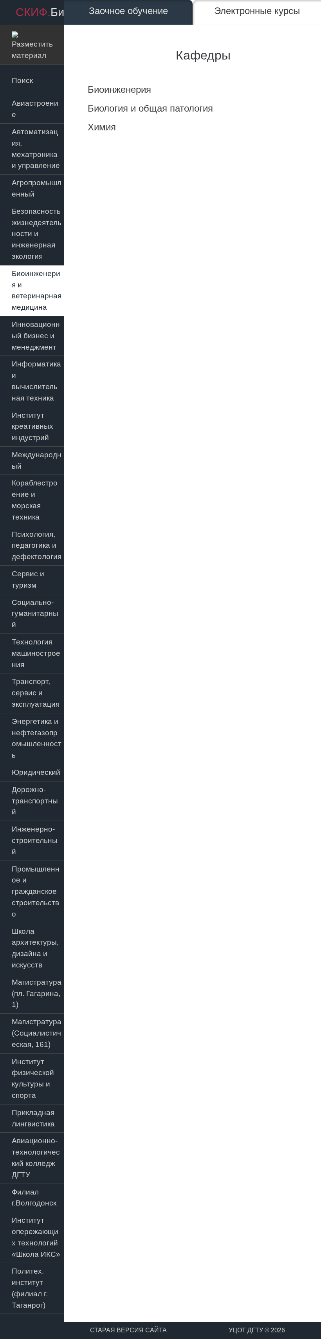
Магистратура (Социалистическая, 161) (36, 1033)
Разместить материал (32, 44)
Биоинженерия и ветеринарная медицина (36, 290)
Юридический (36, 772)
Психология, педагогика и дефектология (36, 545)
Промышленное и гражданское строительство (36, 891)
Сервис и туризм (28, 579)
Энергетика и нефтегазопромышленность (36, 738)
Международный (36, 460)
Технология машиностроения (36, 653)
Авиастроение (35, 109)
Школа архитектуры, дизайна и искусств (35, 948)
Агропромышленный (36, 188)
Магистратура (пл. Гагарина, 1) (36, 993)
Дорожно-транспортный (35, 800)
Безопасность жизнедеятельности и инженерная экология (36, 233)
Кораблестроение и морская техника (35, 500)
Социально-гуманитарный (35, 613)
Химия (102, 127)
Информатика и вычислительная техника (36, 381)
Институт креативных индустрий (32, 426)
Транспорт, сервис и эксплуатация (36, 692)
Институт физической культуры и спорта (33, 1078)
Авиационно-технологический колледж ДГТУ (36, 1157)
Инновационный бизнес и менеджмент (36, 335)
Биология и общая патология (150, 108)
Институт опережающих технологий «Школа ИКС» (36, 1237)
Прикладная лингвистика (33, 1118)
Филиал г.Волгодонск (34, 1197)
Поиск (22, 80)
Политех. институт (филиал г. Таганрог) (30, 1288)
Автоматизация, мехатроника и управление (36, 149)
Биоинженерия (119, 89)
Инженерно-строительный (35, 840)
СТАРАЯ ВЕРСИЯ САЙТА (128, 1330)
